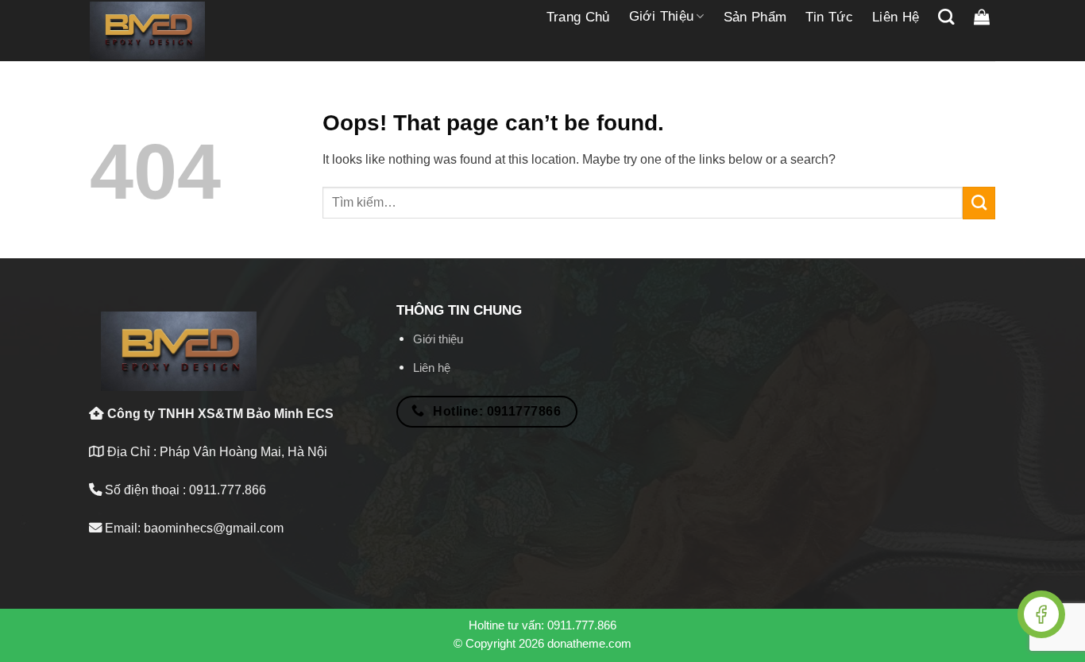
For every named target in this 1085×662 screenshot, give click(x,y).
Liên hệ (895, 17)
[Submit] (979, 203)
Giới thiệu (661, 16)
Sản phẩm (755, 17)
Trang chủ (578, 17)
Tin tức (828, 17)
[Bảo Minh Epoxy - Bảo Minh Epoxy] (147, 31)
